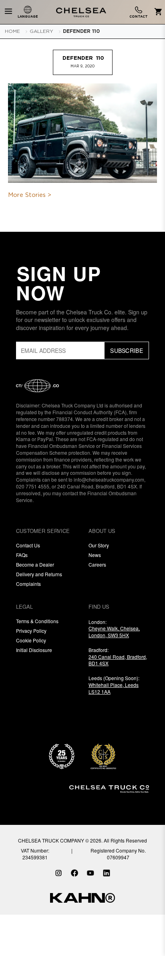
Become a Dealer (35, 564)
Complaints (28, 583)
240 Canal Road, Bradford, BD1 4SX (118, 660)
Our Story (99, 545)
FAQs (22, 554)
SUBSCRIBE (126, 350)
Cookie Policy (31, 640)
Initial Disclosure (34, 649)
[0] (157, 12)
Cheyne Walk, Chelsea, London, (114, 631)
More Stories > (29, 195)
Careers (97, 564)
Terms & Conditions (37, 621)
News (95, 554)
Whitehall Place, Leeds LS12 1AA (114, 688)
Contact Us (28, 545)
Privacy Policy (31, 630)
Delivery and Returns (39, 574)
